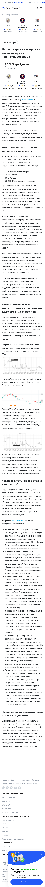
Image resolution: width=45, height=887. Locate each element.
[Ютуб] (15, 787)
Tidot (8, 25)
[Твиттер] (11, 787)
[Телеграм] (7, 787)
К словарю (11, 43)
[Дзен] (19, 787)
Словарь (35, 780)
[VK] (3, 787)
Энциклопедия (24, 780)
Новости (5, 780)
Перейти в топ (26, 882)
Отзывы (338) (7, 32)
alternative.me (18, 520)
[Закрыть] (41, 854)
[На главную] (11, 8)
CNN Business (27, 100)
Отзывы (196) (37, 32)
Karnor (37, 25)
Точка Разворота (22, 26)
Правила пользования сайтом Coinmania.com (20, 784)
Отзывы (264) (22, 32)
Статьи (13, 780)
